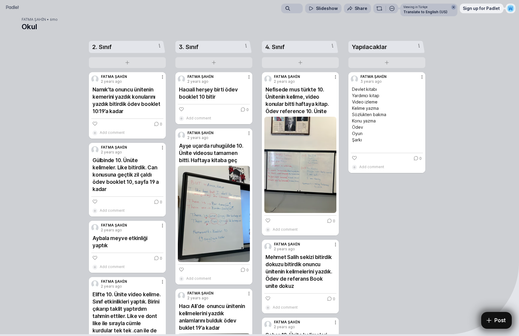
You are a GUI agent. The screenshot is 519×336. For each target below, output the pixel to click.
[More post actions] (162, 77)
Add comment (112, 132)
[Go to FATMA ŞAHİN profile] (95, 79)
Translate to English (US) (425, 12)
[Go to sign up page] (510, 8)
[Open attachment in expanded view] (214, 214)
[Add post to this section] (127, 62)
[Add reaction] (95, 123)
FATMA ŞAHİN (34, 19)
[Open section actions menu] (159, 45)
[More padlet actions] (392, 8)
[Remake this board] (379, 8)
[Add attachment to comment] (95, 133)
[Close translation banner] (453, 7)
